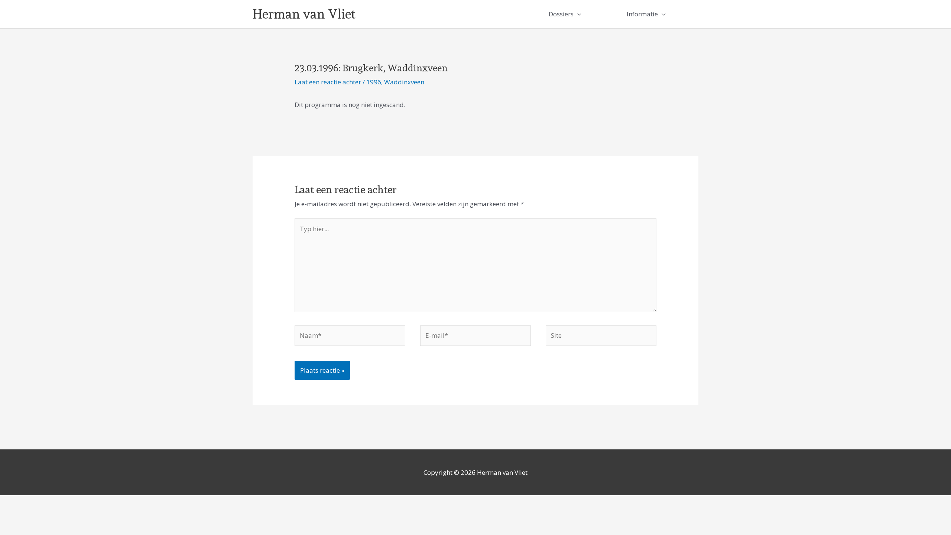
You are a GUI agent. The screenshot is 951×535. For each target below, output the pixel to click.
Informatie (642, 14)
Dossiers (561, 14)
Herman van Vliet (304, 14)
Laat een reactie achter (328, 82)
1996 (373, 82)
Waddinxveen (404, 82)
